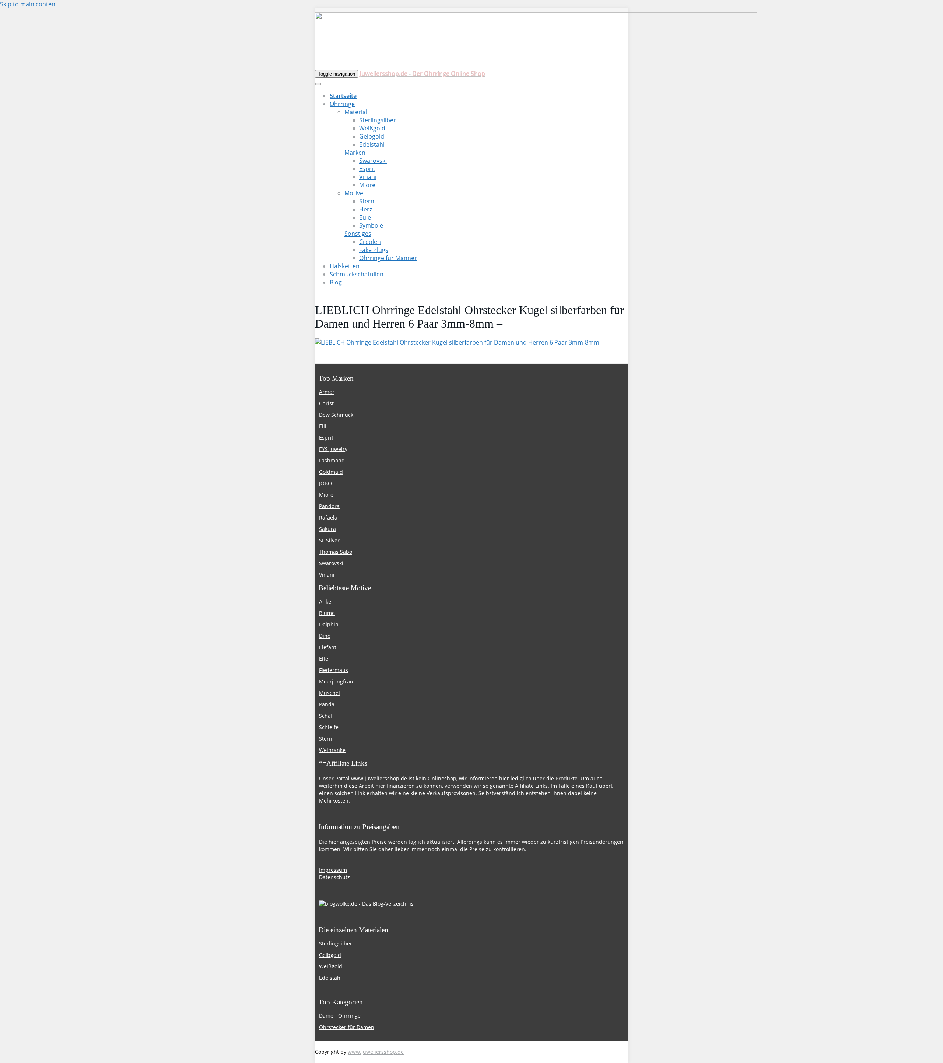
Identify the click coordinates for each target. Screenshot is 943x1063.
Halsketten (345, 266)
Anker (326, 601)
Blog (336, 282)
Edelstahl (372, 144)
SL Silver (329, 540)
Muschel (329, 692)
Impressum (333, 869)
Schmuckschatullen (356, 274)
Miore (367, 185)
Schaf (326, 715)
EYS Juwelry (333, 448)
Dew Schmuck (336, 414)
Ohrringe (342, 104)
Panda (326, 704)
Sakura (327, 528)
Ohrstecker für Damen (346, 1027)
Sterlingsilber (377, 120)
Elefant (327, 647)
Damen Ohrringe (340, 1015)
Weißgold (372, 128)
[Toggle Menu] (318, 84)
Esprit (367, 169)
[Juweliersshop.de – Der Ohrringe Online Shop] (536, 65)
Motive (353, 193)
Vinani (367, 177)
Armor (326, 391)
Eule (365, 217)
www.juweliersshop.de (379, 778)
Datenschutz (334, 877)
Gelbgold (371, 136)
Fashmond (332, 460)
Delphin (329, 624)
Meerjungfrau (336, 681)
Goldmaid (331, 471)
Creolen (370, 242)
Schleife (329, 727)
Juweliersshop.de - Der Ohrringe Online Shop (422, 73)
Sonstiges (357, 234)
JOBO (325, 483)
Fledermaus (333, 670)
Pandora (329, 506)
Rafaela (328, 517)
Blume (327, 612)
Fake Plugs (373, 250)
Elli (322, 426)
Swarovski (373, 161)
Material (355, 112)
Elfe (323, 658)
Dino (324, 635)
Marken (354, 152)
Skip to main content (28, 4)
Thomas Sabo (335, 551)
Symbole (371, 225)
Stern (366, 201)
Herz (365, 209)
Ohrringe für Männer (388, 258)
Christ (326, 403)
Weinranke (332, 749)
